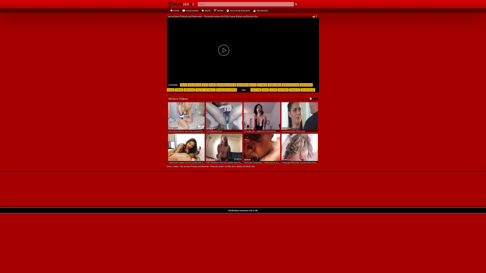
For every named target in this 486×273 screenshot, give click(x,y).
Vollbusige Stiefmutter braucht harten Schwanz (300, 162)
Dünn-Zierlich (194, 85)
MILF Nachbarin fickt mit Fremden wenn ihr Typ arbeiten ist (229, 162)
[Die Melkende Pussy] (224, 116)
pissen (170, 90)
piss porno (283, 90)
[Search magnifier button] (296, 4)
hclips (253, 85)
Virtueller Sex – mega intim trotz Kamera (260, 131)
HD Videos (262, 85)
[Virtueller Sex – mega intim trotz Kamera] (262, 116)
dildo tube (255, 90)
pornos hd (294, 90)
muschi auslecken (290, 85)
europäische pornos (226, 85)
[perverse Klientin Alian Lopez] (299, 116)
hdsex (265, 90)
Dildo (204, 85)
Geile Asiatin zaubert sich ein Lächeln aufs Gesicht (188, 162)
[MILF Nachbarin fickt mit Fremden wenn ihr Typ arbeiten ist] (224, 147)
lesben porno (274, 85)
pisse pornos (306, 85)
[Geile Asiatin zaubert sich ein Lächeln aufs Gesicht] (186, 147)
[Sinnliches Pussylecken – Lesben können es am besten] (262, 147)
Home (169, 166)
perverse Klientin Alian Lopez (293, 131)
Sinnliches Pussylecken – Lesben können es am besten (265, 162)
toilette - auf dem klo (205, 90)
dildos (212, 85)
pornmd (179, 90)
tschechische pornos (226, 90)
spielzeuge (189, 90)
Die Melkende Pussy (214, 131)
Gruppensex (242, 85)
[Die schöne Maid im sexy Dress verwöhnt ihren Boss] (186, 116)
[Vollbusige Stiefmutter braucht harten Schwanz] (299, 147)
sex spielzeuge (307, 90)
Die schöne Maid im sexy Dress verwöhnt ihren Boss (189, 131)
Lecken (273, 90)
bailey (183, 85)
